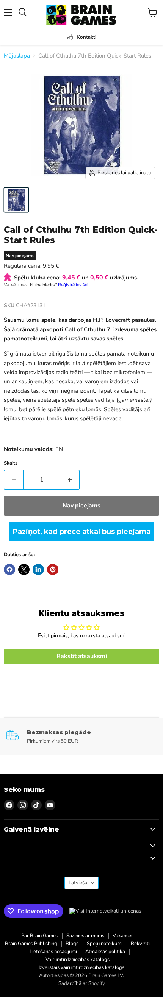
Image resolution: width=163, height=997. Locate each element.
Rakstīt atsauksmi (81, 656)
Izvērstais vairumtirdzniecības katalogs (81, 967)
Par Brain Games (39, 935)
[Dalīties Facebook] (9, 569)
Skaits (10, 463)
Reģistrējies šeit (74, 285)
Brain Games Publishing (31, 943)
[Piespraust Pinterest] (52, 569)
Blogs (72, 943)
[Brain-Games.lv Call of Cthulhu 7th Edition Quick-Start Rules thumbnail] (16, 200)
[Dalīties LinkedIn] (38, 569)
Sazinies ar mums (85, 935)
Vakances (123, 935)
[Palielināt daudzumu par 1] (70, 480)
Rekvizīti (140, 943)
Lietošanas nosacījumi (53, 951)
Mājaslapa (17, 56)
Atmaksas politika (105, 951)
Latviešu (78, 882)
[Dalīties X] (24, 569)
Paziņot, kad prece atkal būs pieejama (81, 531)
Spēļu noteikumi (104, 943)
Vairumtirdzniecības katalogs (77, 959)
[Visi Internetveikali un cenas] (105, 911)
